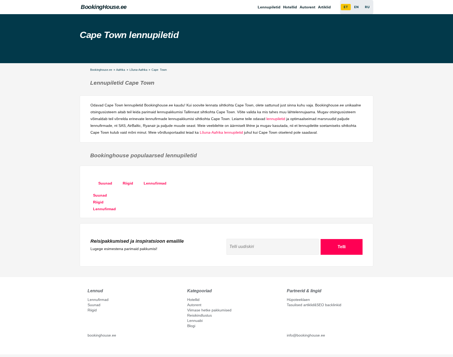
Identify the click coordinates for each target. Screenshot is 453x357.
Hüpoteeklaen (298, 300)
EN (356, 7)
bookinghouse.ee (102, 335)
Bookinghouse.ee (101, 69)
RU (367, 7)
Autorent (307, 7)
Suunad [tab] (105, 183)
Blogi (191, 326)
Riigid (92, 310)
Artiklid (324, 7)
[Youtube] (95, 347)
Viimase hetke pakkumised (209, 310)
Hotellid (290, 7)
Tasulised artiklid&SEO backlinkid (314, 305)
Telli (342, 247)
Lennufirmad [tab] (155, 183)
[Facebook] (90, 347)
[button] (326, 7)
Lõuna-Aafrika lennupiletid (221, 132)
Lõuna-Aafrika (138, 69)
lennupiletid (275, 119)
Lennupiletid (269, 7)
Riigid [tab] (128, 183)
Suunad (94, 305)
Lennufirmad (98, 300)
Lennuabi (195, 320)
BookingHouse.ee (104, 7)
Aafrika (120, 69)
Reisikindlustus (199, 315)
